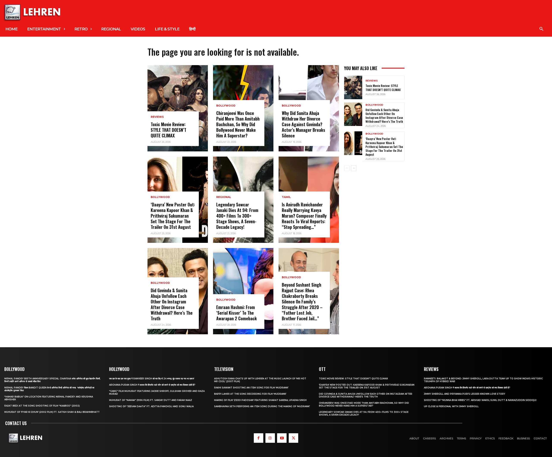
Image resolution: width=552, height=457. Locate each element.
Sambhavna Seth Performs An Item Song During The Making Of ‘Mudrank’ (262, 406)
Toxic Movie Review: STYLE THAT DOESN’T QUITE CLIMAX (168, 130)
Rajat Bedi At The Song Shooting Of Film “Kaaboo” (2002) (42, 405)
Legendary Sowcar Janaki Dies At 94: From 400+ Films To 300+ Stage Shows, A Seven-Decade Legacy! (237, 215)
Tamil (286, 197)
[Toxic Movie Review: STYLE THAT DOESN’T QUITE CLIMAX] (177, 108)
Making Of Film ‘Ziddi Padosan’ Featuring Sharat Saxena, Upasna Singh (260, 400)
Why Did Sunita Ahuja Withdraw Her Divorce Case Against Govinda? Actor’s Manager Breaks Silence (303, 124)
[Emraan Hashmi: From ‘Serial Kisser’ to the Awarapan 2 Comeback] (243, 291)
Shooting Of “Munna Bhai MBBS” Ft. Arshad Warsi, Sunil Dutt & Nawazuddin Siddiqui (480, 400)
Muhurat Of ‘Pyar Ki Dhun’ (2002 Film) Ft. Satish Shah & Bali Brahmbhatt (52, 412)
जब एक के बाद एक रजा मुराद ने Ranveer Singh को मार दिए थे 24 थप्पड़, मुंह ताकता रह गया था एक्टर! (151, 378)
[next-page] (353, 168)
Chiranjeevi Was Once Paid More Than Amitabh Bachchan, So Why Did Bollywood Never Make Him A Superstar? (238, 124)
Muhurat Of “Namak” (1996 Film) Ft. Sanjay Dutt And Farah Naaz (150, 400)
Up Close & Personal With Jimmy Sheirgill (451, 406)
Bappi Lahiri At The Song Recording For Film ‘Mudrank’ (250, 394)
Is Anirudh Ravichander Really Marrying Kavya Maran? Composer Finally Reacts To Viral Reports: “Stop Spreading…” (304, 215)
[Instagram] (270, 438)
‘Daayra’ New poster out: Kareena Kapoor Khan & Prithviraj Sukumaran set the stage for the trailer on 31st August (173, 215)
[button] (541, 29)
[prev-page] (347, 168)
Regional (223, 197)
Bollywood (160, 197)
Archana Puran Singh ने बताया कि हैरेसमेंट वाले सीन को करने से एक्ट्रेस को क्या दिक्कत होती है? (152, 384)
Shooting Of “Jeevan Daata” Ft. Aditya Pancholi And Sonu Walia (151, 406)
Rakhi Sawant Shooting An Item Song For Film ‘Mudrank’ (251, 387)
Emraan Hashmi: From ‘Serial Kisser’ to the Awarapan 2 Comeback (236, 313)
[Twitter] (293, 438)
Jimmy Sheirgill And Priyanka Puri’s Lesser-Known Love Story (464, 394)
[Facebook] (258, 438)
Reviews (157, 117)
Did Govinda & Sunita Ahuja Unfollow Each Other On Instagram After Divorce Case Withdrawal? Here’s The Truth (172, 304)
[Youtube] (282, 438)
